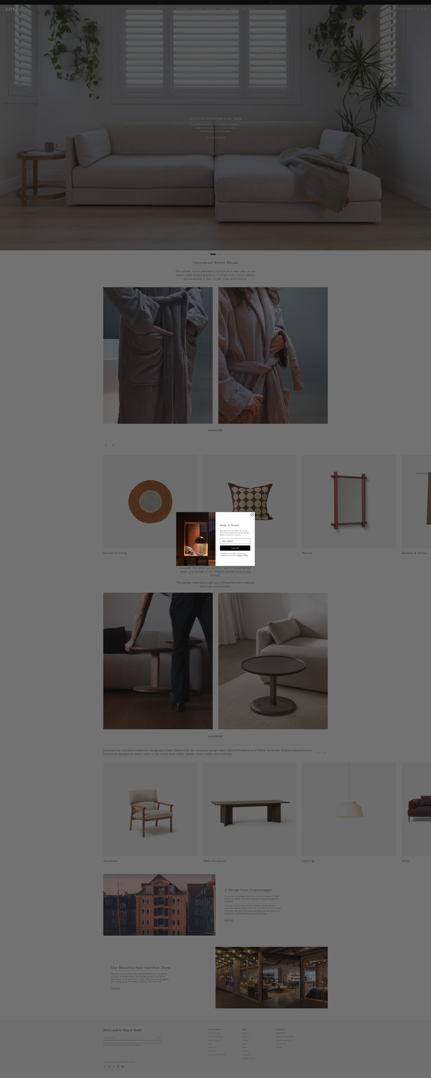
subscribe (235, 548)
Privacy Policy (242, 555)
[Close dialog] (252, 514)
